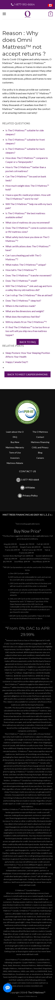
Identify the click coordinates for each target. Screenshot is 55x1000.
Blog (40, 452)
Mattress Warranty (15, 447)
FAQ (15, 437)
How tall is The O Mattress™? (21, 269)
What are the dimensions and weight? (25, 311)
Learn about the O (15, 431)
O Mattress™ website (17, 684)
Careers (40, 458)
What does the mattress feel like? (23, 316)
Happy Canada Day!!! (17, 361)
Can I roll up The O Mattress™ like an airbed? (29, 295)
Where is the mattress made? (21, 305)
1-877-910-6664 (30, 479)
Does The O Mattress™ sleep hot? (23, 300)
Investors (15, 458)
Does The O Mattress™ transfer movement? (29, 275)
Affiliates (30, 487)
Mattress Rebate (15, 463)
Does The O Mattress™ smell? (21, 280)
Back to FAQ (28, 341)
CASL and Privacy (40, 447)
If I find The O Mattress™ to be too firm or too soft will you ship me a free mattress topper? (28, 331)
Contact (40, 437)
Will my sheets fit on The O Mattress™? (26, 321)
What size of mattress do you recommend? (28, 222)
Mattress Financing (40, 442)
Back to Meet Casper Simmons (27, 374)
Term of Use (15, 452)
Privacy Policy (30, 495)
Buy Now (15, 442)
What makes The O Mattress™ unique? (26, 264)
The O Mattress (40, 431)
